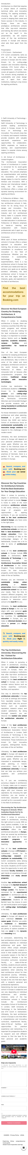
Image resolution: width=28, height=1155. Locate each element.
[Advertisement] (14, 101)
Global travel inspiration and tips (13, 1144)
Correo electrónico (8, 1096)
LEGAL (22, 1135)
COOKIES (6, 1135)
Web (2, 1104)
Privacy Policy (14, 1135)
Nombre (4, 1087)
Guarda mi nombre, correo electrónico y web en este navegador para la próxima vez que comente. (14, 1117)
